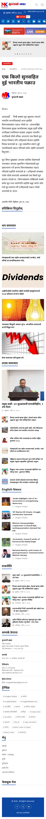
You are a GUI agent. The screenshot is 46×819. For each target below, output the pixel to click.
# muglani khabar (10, 696)
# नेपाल (6, 727)
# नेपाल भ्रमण (20, 717)
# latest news (8, 732)
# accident (7, 717)
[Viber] (24, 21)
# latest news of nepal (21, 727)
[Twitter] (8, 21)
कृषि (3, 759)
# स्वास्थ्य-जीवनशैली (10, 712)
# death (6, 722)
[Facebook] (3, 21)
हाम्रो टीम (5, 767)
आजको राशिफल (8, 772)
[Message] (18, 21)
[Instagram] (13, 21)
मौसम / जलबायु (8, 754)
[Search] (36, 4)
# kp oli (16, 722)
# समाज (17, 706)
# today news (35, 712)
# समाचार (32, 717)
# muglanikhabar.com (28, 701)
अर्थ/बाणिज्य (13, 69)
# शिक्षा (23, 712)
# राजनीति (6, 706)
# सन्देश (23, 696)
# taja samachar (29, 722)
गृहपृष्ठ (3, 69)
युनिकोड (5, 763)
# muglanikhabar (10, 701)
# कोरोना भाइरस (29, 706)
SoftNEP (26, 812)
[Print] (39, 21)
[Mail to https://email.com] (34, 21)
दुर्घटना (4, 750)
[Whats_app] (29, 21)
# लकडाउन (22, 732)
